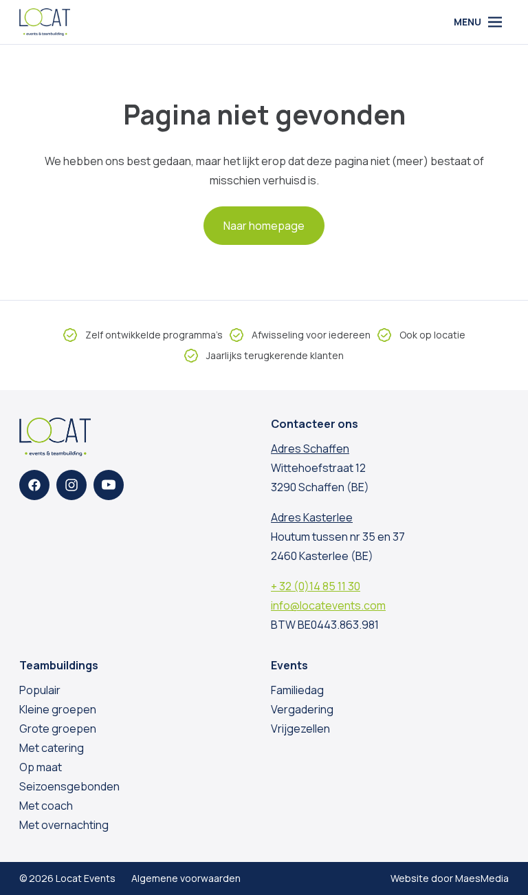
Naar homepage (264, 225)
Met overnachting (64, 824)
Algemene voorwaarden (186, 878)
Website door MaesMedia (449, 878)
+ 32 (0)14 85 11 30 (315, 586)
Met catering (51, 747)
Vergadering (302, 709)
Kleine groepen (57, 709)
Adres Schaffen (310, 448)
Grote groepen (57, 728)
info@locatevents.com (328, 605)
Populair (39, 690)
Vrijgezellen (300, 728)
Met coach (46, 805)
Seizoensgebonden (69, 786)
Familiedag (297, 690)
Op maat (40, 767)
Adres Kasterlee (312, 517)
